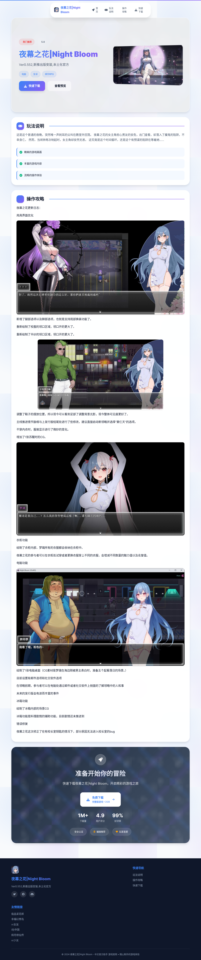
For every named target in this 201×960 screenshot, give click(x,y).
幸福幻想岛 (17, 919)
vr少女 (15, 940)
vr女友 (15, 924)
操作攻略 (138, 880)
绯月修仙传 (17, 935)
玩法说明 (138, 874)
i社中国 (15, 929)
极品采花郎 (17, 913)
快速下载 (138, 885)
